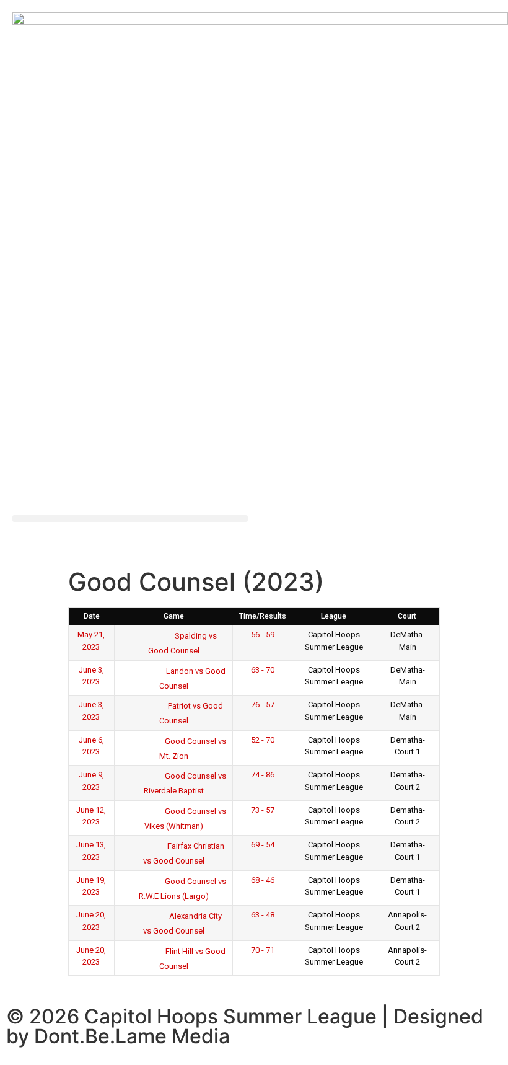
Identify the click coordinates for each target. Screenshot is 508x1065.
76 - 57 (262, 704)
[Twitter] (275, 530)
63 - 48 (262, 914)
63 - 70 (262, 669)
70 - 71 (262, 950)
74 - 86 (262, 774)
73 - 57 (262, 810)
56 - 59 (262, 634)
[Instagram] (309, 530)
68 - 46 (262, 880)
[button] (130, 518)
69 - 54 (262, 844)
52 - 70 (262, 740)
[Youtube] (343, 530)
